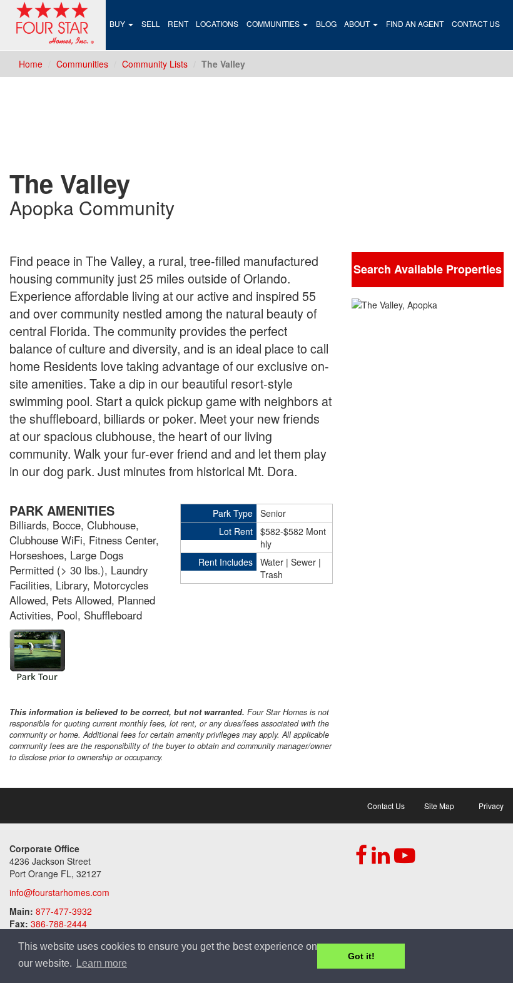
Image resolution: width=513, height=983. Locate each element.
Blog (326, 23)
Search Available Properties (427, 269)
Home (31, 64)
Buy (118, 23)
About (358, 23)
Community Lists (155, 64)
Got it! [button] (361, 956)
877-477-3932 (64, 911)
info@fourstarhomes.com (59, 892)
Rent (178, 23)
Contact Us (476, 23)
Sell (150, 23)
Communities (274, 23)
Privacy (491, 805)
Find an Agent (415, 23)
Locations (217, 23)
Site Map (439, 805)
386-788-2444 (59, 923)
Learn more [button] (101, 963)
